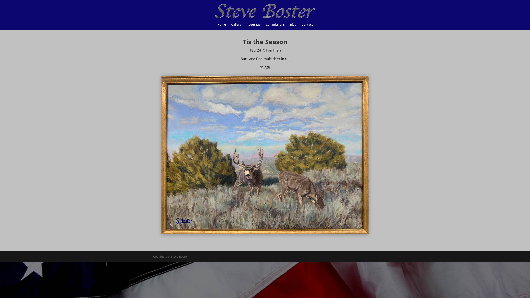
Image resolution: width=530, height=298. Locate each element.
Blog (293, 24)
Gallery (236, 24)
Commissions (275, 24)
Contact (307, 24)
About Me (253, 24)
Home (221, 24)
